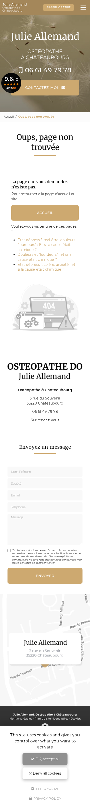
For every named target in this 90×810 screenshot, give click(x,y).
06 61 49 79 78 (48, 70)
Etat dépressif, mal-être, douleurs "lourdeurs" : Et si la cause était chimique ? (46, 245)
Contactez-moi (42, 87)
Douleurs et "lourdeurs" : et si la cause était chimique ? (45, 257)
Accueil (9, 116)
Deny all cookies (46, 773)
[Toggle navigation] (83, 8)
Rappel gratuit (58, 7)
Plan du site (42, 718)
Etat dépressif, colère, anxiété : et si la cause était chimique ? (46, 267)
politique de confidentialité (37, 562)
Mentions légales (21, 718)
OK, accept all (46, 759)
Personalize (47, 788)
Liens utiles (60, 718)
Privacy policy (47, 798)
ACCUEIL (45, 213)
